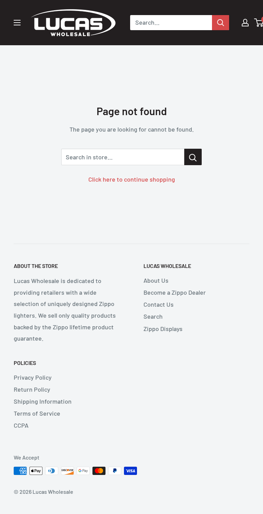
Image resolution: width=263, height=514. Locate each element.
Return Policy (32, 389)
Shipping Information (43, 401)
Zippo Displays (163, 328)
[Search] (220, 22)
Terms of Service (37, 413)
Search (153, 316)
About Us (155, 280)
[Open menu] (17, 22)
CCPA (21, 425)
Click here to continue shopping (131, 179)
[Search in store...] (193, 157)
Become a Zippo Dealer (174, 292)
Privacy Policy (33, 377)
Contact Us (158, 304)
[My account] (245, 22)
